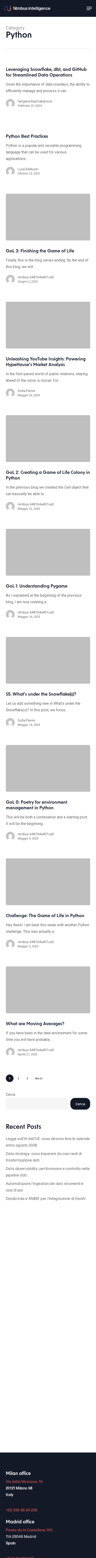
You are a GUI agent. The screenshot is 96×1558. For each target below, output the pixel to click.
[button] (89, 8)
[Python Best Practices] (48, 157)
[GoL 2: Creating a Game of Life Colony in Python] (48, 438)
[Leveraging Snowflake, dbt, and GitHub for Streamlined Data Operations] (48, 90)
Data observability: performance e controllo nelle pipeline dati (48, 1172)
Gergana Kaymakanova (35, 101)
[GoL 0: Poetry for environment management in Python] (48, 768)
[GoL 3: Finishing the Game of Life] (48, 217)
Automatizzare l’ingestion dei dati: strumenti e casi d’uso (45, 1187)
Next (39, 1078)
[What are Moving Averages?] (48, 989)
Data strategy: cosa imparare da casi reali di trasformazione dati (44, 1157)
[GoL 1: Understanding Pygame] (48, 552)
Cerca (10, 1094)
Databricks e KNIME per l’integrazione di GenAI (46, 1199)
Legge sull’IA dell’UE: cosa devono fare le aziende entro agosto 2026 (48, 1142)
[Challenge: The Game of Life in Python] (48, 881)
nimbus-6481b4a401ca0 (36, 277)
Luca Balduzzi (28, 169)
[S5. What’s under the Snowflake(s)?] (48, 660)
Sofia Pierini (26, 391)
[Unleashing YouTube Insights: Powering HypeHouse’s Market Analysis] (48, 325)
